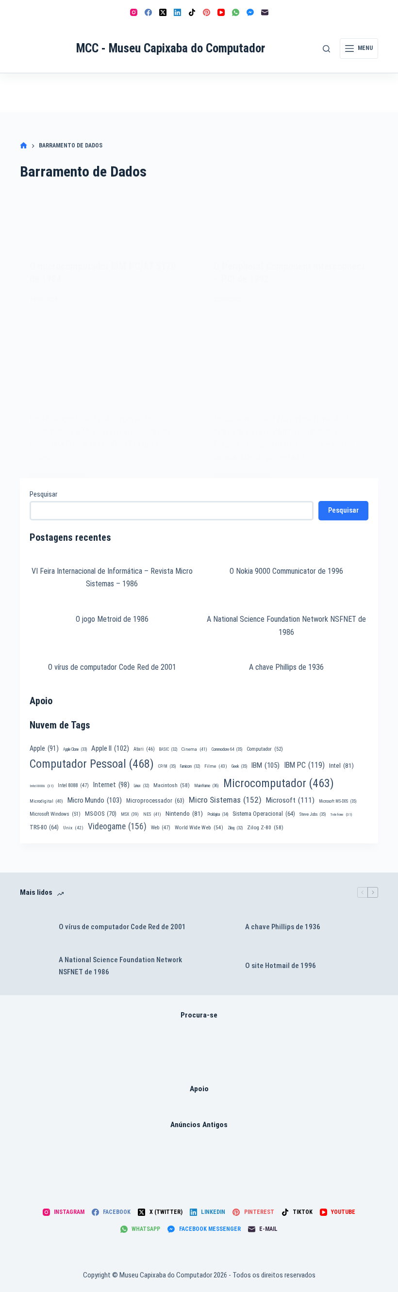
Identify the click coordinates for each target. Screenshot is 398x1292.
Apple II (110, 748)
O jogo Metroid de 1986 (112, 619)
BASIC (168, 749)
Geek (239, 766)
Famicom (190, 766)
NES (152, 814)
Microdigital (46, 801)
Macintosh (171, 785)
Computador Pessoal (92, 764)
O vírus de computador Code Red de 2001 (112, 667)
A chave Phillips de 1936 (286, 667)
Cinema (194, 749)
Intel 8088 (73, 785)
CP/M (167, 766)
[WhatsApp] (235, 12)
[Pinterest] (206, 12)
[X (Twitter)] (162, 12)
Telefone (341, 814)
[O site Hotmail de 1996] (220, 966)
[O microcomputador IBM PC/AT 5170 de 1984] (107, 357)
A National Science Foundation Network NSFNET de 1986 (120, 965)
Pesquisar (43, 494)
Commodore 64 (227, 749)
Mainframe (206, 785)
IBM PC (304, 765)
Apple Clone (75, 749)
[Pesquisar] (326, 48)
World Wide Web (199, 827)
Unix (73, 827)
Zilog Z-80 (265, 827)
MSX (130, 814)
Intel (341, 765)
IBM (265, 765)
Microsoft (290, 800)
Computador (265, 749)
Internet (111, 784)
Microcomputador (278, 783)
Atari (144, 749)
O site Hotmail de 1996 (280, 965)
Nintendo (184, 813)
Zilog (235, 827)
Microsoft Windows (55, 814)
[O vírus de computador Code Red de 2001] (34, 927)
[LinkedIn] (177, 12)
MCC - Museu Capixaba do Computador (170, 48)
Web (160, 827)
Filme (215, 766)
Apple (44, 748)
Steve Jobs (312, 814)
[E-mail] (264, 12)
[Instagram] (133, 12)
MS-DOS (100, 813)
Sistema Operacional (263, 813)
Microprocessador (155, 800)
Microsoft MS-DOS (337, 801)
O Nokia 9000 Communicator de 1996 (286, 571)
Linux (141, 785)
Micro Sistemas (225, 800)
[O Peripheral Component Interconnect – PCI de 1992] (291, 357)
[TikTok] (192, 12)
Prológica (217, 814)
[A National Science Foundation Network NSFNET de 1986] (34, 966)
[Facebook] (148, 12)
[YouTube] (221, 12)
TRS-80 (44, 827)
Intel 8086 (41, 786)
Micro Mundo (94, 800)
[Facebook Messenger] (250, 12)
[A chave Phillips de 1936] (220, 927)
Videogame (117, 826)
